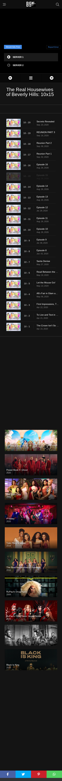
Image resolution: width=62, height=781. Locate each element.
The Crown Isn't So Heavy (48, 325)
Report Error (53, 47)
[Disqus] (31, 381)
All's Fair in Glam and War (48, 293)
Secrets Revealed (45, 121)
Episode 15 (42, 175)
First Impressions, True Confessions (48, 304)
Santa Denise (43, 261)
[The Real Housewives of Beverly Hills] (31, 78)
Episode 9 (42, 239)
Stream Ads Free (13, 47)
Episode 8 (42, 250)
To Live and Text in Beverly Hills (48, 314)
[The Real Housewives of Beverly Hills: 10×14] (10, 78)
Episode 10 (42, 229)
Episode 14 (42, 186)
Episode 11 (42, 218)
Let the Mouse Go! (46, 282)
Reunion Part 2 (44, 143)
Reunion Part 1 (44, 153)
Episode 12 (42, 207)
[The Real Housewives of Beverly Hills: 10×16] (51, 78)
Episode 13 (42, 196)
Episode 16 (42, 164)
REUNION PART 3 (46, 132)
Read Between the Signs (48, 272)
